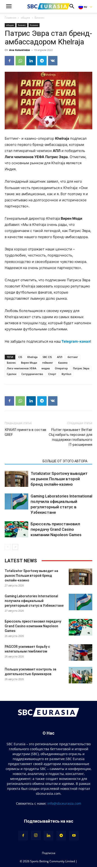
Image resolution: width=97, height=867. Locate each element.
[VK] (52, 60)
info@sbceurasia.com (64, 803)
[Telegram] (42, 60)
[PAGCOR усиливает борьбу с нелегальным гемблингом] (80, 652)
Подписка (48, 853)
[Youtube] (74, 835)
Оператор (61, 368)
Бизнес (39, 18)
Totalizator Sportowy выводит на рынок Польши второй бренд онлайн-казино (59, 479)
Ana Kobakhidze (19, 50)
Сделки (11, 374)
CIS (20, 357)
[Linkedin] (31, 60)
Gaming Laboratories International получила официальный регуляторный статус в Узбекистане (34, 600)
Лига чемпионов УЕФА (21, 368)
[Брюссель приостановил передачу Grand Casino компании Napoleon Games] (16, 529)
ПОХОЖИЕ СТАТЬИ (22, 461)
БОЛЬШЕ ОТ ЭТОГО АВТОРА (65, 461)
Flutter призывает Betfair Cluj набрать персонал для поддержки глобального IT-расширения (70, 437)
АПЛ (59, 357)
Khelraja (32, 357)
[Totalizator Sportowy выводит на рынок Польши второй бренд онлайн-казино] (16, 479)
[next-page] (15, 547)
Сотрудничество (32, 374)
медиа (45, 368)
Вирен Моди (29, 362)
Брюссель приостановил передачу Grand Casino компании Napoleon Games (56, 529)
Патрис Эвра (81, 368)
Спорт (52, 374)
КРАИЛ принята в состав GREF (25, 432)
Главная (10, 18)
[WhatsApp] (20, 60)
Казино (34, 25)
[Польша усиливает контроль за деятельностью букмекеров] (80, 675)
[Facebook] (9, 60)
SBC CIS (47, 357)
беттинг (73, 357)
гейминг (47, 362)
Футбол (66, 374)
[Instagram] (35, 835)
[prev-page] (8, 547)
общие (25, 18)
